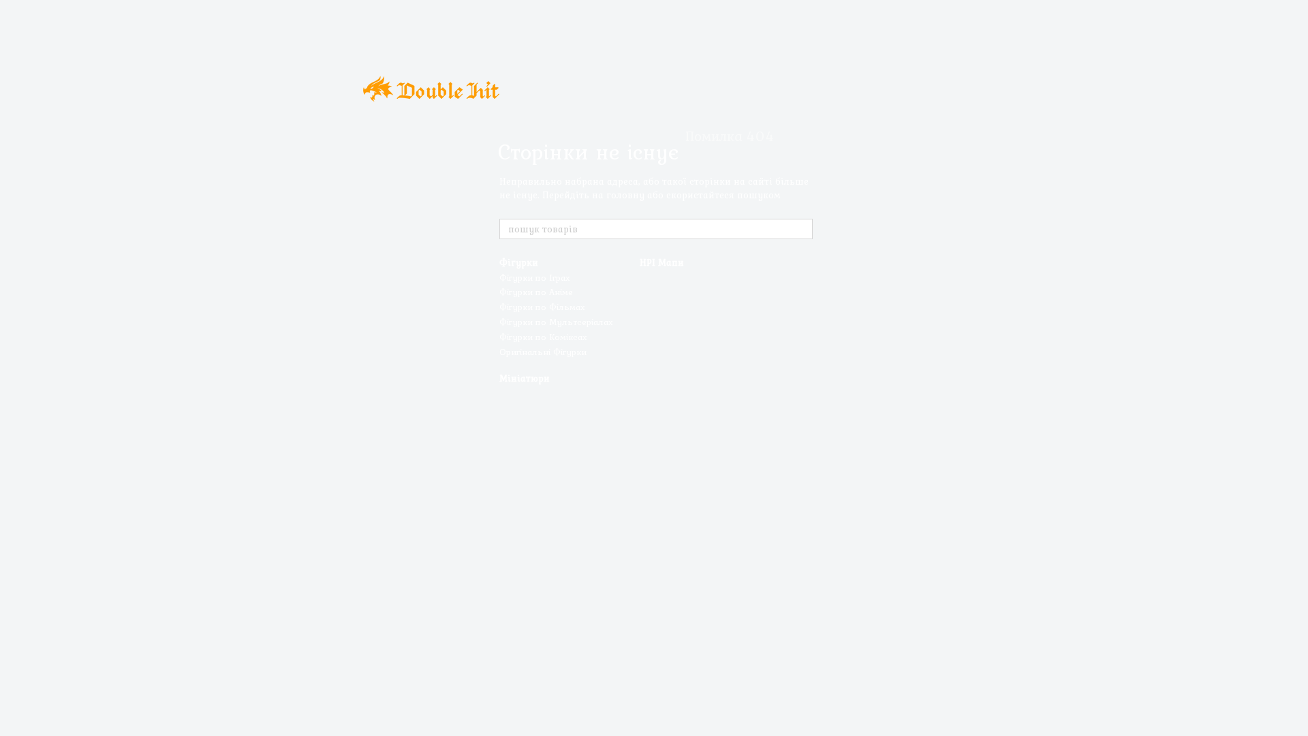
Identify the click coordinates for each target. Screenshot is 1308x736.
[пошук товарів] (802, 229)
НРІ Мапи (662, 262)
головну (625, 195)
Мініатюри (524, 378)
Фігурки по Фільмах (542, 307)
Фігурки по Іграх (534, 277)
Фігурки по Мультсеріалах (556, 322)
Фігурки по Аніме (536, 292)
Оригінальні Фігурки (543, 352)
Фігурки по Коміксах (543, 337)
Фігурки (518, 262)
